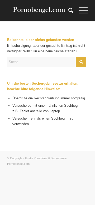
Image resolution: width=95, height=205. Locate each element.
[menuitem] (68, 10)
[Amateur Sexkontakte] (39, 10)
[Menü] (80, 10)
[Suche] (68, 10)
